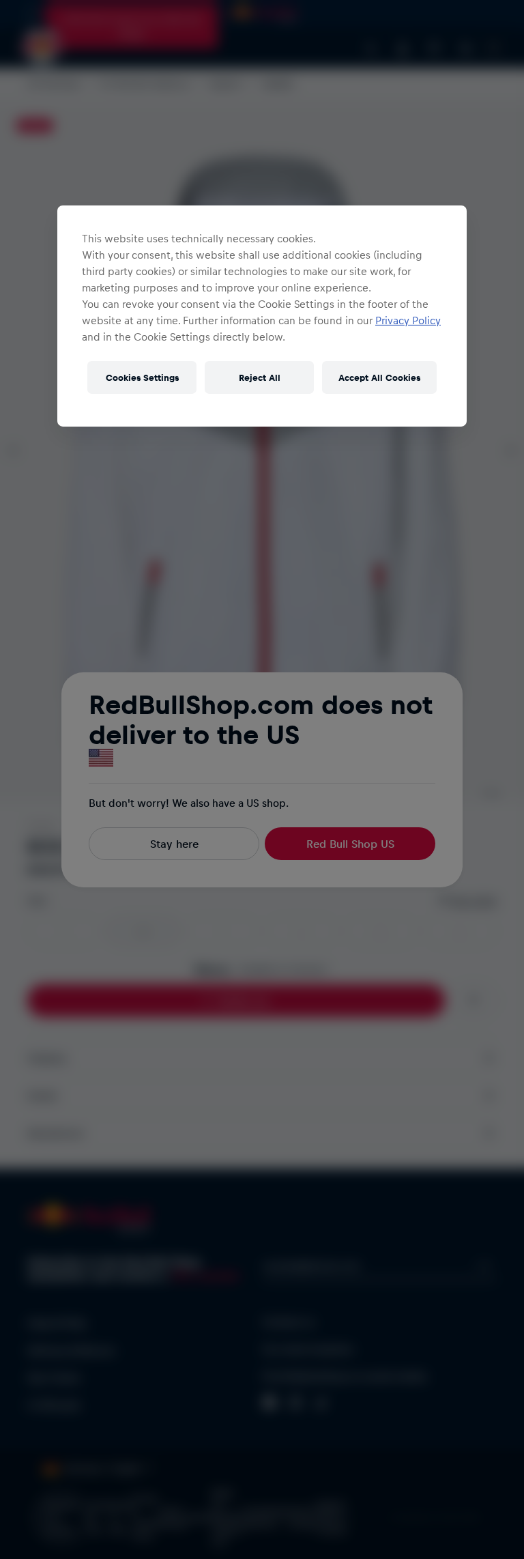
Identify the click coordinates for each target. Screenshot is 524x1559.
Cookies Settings (142, 377)
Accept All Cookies (379, 377)
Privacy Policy (408, 319)
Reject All (259, 377)
